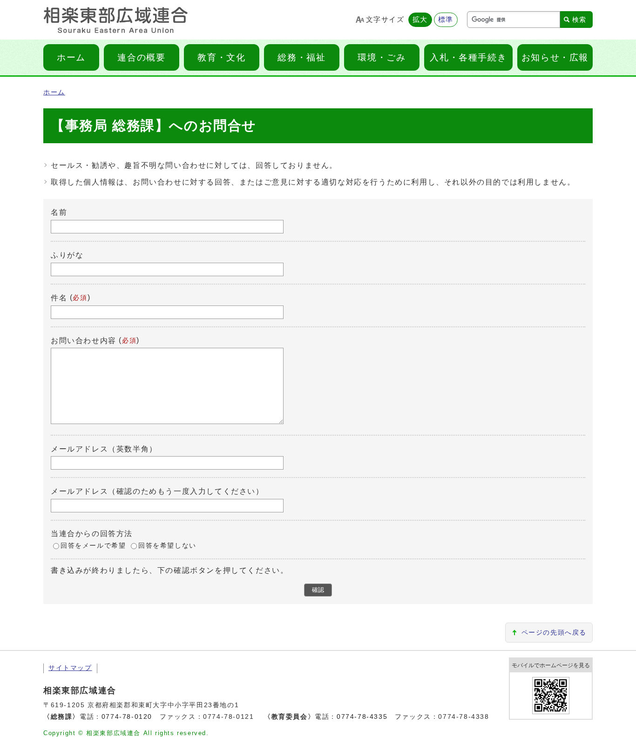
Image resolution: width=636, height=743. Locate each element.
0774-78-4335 (362, 716)
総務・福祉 (301, 57)
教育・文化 (221, 57)
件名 (59, 298)
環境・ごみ (382, 57)
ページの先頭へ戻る (554, 632)
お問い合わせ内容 (83, 340)
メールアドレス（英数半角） (104, 448)
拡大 (420, 19)
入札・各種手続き (468, 57)
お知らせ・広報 (555, 57)
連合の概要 (141, 57)
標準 (445, 19)
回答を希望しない (167, 545)
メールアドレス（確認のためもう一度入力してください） (157, 491)
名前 (59, 212)
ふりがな (67, 255)
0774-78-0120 (126, 716)
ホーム (71, 57)
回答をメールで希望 (93, 545)
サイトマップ (70, 667)
